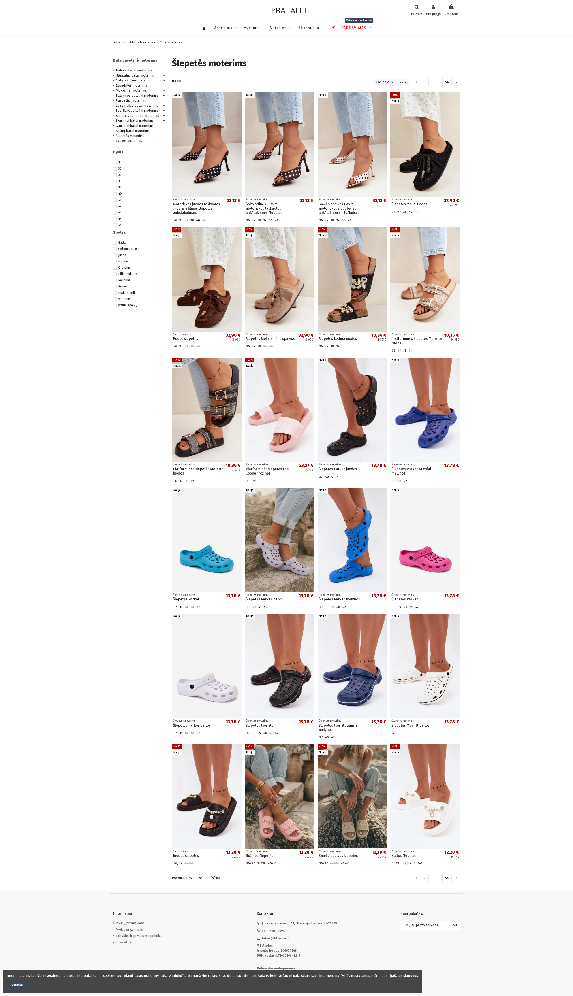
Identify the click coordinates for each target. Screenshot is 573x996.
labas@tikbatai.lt (275, 938)
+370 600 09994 (273, 931)
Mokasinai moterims (131, 90)
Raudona (124, 280)
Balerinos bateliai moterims (137, 96)
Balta (122, 243)
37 (119, 175)
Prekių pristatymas (130, 923)
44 (120, 219)
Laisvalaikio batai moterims (137, 106)
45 (120, 225)
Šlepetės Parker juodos (338, 469)
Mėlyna (123, 261)
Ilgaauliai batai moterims (135, 75)
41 (119, 200)
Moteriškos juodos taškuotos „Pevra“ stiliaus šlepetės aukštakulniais (196, 208)
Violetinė (124, 299)
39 (120, 187)
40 (120, 194)
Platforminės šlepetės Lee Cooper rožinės (267, 471)
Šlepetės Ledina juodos (338, 338)
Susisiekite (124, 942)
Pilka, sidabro (128, 274)
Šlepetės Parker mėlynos (339, 599)
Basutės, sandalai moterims (137, 116)
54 (447, 82)
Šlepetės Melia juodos (409, 204)
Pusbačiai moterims (131, 100)
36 (120, 168)
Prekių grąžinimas (129, 930)
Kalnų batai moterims (133, 131)
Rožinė (123, 286)
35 (119, 162)
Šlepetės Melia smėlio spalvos (270, 338)
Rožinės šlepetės (259, 855)
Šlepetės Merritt (259, 725)
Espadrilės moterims (131, 85)
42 (120, 206)
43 (120, 212)
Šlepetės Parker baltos (192, 725)
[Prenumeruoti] (455, 925)
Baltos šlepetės (404, 855)
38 (120, 181)
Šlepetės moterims (130, 136)
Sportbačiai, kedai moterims (137, 111)
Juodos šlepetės (186, 855)
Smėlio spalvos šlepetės (338, 855)
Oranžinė (124, 268)
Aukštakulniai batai (131, 80)
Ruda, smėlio (127, 293)
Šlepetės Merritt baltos (410, 725)
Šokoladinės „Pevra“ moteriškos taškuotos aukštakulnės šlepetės (264, 208)
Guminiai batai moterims (135, 126)
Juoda (122, 255)
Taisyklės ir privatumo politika (139, 936)
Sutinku (17, 985)
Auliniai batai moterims (134, 70)
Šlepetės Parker (186, 599)
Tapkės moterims (129, 141)
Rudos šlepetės (185, 338)
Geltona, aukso (128, 249)
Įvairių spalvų (127, 305)
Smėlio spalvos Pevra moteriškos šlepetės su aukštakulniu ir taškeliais (339, 208)
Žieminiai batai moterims (135, 121)
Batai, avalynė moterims (135, 60)
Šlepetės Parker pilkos (264, 599)
